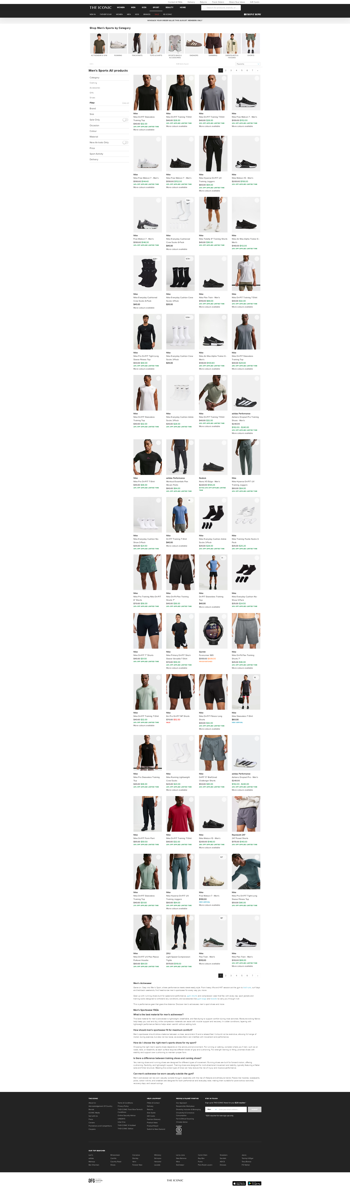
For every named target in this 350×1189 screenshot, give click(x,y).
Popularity (240, 64)
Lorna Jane (180, 1155)
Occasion (94, 125)
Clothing (93, 83)
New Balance (181, 1158)
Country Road (115, 1162)
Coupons (92, 1129)
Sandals (223, 1158)
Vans (134, 1162)
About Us (92, 1103)
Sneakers (223, 1155)
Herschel (157, 1162)
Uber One (121, 1122)
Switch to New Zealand (156, 1129)
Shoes (92, 98)
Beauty (169, 7)
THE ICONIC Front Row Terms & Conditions (130, 1111)
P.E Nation (246, 1165)
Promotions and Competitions (100, 1126)
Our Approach (181, 1103)
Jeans (244, 1155)
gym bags (201, 999)
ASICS (222, 1162)
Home (183, 7)
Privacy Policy (123, 1106)
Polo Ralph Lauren (205, 1165)
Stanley (135, 1158)
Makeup (92, 1162)
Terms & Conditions (125, 1103)
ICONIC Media (94, 1113)
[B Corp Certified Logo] (189, 1131)
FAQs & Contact (153, 1103)
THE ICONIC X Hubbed (127, 1125)
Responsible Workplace (185, 1106)
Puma (200, 1162)
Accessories (95, 88)
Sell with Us (93, 1116)
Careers (92, 1123)
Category (94, 77)
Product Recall (152, 1126)
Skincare (157, 1158)
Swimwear (180, 1165)
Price (92, 148)
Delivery (191, 2)
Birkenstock (115, 1155)
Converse (136, 1155)
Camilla (113, 1158)
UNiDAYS (121, 1119)
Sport (156, 7)
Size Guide (151, 1113)
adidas (91, 1158)
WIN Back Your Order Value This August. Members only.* (175, 20)
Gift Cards (254, 2)
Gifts (92, 93)
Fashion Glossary (154, 1119)
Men (133, 7)
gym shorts (192, 996)
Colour (93, 131)
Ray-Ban (201, 1158)
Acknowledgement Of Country (100, 1106)
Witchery (157, 1155)
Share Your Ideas (237, 2)
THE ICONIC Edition (125, 1129)
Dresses (223, 1165)
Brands (91, 1109)
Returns (203, 2)
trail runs (247, 987)
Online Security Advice (126, 1115)
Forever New (137, 1165)
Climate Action (182, 1122)
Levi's (91, 1155)
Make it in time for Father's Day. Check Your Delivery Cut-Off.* (175, 20)
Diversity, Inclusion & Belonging (188, 1109)
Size (92, 114)
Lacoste (157, 1165)
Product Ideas (152, 1123)
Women (121, 7)
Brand (93, 108)
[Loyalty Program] (253, 14)
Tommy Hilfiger (247, 1158)
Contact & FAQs (174, 2)
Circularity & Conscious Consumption (185, 1114)
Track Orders (218, 2)
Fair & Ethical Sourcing (185, 1119)
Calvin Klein (202, 1155)
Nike (178, 1162)
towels (214, 999)
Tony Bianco (246, 1162)
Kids (144, 7)
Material (94, 137)
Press (91, 1119)
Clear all (125, 103)
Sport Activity (96, 154)
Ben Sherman (94, 1165)
